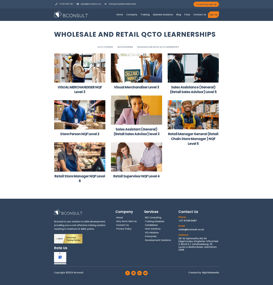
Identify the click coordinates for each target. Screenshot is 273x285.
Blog (178, 14)
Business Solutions (163, 14)
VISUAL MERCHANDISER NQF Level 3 (80, 89)
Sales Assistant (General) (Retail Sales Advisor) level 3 (136, 131)
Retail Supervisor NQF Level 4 (136, 176)
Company (131, 14)
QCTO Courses (105, 47)
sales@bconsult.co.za (191, 229)
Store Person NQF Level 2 (79, 134)
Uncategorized (125, 47)
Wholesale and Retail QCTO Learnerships (158, 47)
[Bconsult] (71, 16)
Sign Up (213, 14)
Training (145, 14)
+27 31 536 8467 (187, 220)
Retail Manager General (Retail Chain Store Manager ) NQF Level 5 (193, 139)
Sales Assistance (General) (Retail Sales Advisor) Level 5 (193, 89)
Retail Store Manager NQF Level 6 (79, 178)
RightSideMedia (210, 272)
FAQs (187, 14)
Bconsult (79, 272)
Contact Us (199, 14)
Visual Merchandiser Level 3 (136, 87)
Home (119, 14)
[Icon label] (127, 273)
